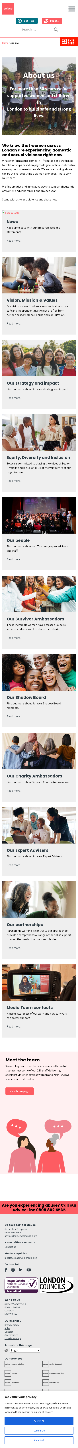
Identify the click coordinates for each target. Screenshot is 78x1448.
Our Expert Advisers (27, 850)
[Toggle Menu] (71, 8)
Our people (18, 540)
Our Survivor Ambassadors (35, 619)
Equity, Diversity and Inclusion (38, 457)
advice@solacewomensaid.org (21, 1235)
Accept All (39, 1421)
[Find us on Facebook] (6, 1269)
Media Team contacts (30, 1007)
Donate (54, 20)
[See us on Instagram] (13, 1269)
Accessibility (11, 1335)
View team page (19, 1091)
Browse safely (12, 1324)
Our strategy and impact (33, 383)
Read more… (15, 240)
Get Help (29, 20)
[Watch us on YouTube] (28, 1269)
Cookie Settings (13, 1338)
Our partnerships (25, 925)
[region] (39, 1419)
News (12, 222)
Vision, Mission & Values (32, 300)
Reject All (39, 1440)
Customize (39, 1430)
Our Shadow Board (26, 697)
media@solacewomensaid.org (21, 1257)
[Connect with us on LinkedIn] (20, 1269)
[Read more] (11, 212)
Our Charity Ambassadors (34, 776)
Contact (9, 1331)
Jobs (7, 1328)
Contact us (10, 1246)
